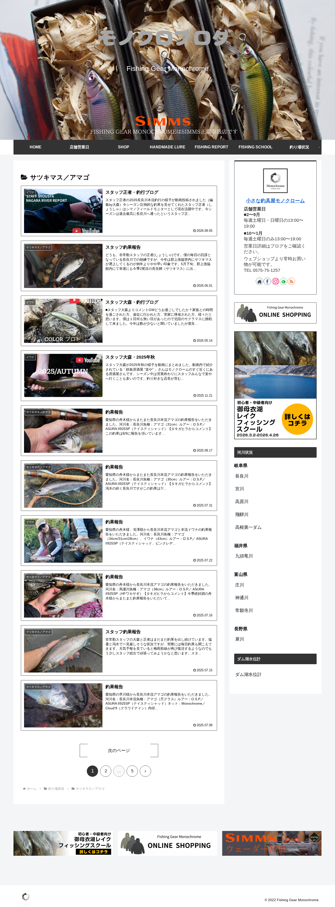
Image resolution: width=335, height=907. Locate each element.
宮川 (239, 488)
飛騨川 (241, 514)
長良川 (241, 476)
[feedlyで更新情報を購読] (283, 281)
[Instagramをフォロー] (275, 281)
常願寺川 (244, 610)
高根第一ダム (248, 527)
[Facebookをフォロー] (267, 281)
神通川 (241, 597)
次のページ (119, 750)
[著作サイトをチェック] (259, 281)
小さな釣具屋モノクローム (275, 200)
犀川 (239, 639)
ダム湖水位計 (248, 674)
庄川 (239, 585)
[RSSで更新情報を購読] (291, 281)
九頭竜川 (244, 556)
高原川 (241, 501)
